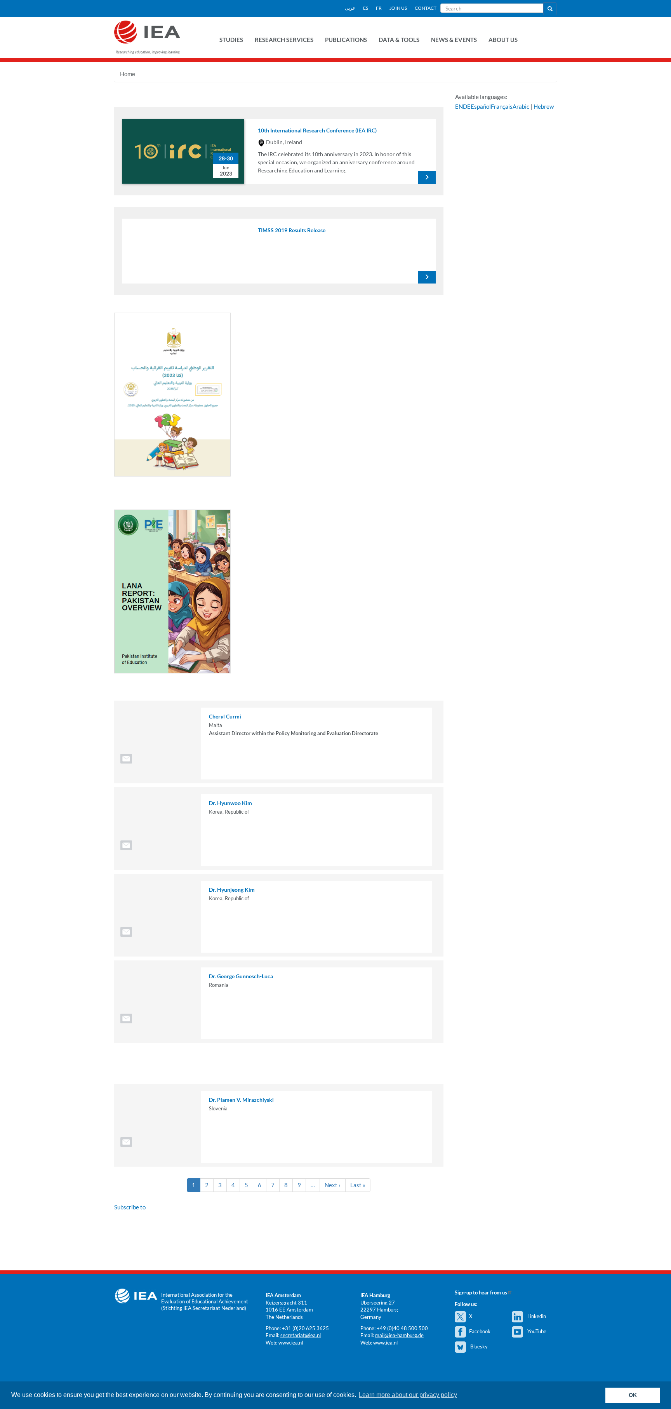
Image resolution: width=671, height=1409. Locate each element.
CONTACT (425, 8)
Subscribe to (130, 1207)
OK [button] (633, 1395)
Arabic (521, 106)
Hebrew (544, 106)
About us (503, 39)
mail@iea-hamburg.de (399, 1335)
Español (481, 106)
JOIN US (398, 8)
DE (467, 106)
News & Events (454, 39)
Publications (346, 39)
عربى (350, 8)
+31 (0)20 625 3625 (305, 1328)
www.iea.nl (290, 1342)
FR (379, 8)
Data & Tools (399, 39)
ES (365, 8)
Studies (231, 39)
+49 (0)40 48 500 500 (402, 1328)
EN (459, 106)
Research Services (284, 39)
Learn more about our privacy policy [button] (408, 1395)
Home (127, 73)
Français (502, 106)
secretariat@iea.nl (300, 1335)
